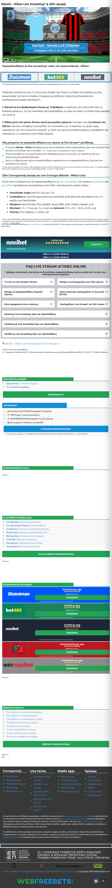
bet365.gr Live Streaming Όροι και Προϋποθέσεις (30, 314)
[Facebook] (96, 881)
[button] (28, 281)
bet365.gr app (72, 605)
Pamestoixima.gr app (72, 644)
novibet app (57, 240)
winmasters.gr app (72, 660)
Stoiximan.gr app (72, 589)
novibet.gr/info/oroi (34, 224)
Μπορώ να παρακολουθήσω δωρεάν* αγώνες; (23, 293)
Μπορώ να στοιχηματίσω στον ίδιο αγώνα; (82, 281)
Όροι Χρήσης (21, 871)
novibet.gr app (72, 624)
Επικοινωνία (8, 871)
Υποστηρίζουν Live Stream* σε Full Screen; (82, 304)
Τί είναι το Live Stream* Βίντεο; (20, 281)
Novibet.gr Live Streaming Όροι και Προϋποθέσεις (30, 333)
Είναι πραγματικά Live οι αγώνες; (21, 304)
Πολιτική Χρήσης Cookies (40, 871)
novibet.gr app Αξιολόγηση (16, 248)
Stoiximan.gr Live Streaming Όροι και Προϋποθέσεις (31, 323)
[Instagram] (103, 881)
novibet (8, 185)
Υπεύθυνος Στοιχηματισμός (65, 871)
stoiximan (98, 181)
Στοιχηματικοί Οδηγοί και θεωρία (73, 818)
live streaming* (68, 181)
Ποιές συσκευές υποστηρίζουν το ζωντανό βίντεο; (82, 293)
